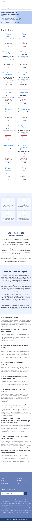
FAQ (18, 483)
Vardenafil (12, 97)
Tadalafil (27, 38)
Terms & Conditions (22, 486)
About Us (3, 486)
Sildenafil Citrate (10, 39)
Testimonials (4, 483)
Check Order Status (22, 481)
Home (2, 478)
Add (9, 46)
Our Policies (4, 481)
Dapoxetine (12, 130)
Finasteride (12, 114)
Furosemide (27, 173)
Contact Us (19, 478)
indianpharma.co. (14, 519)
